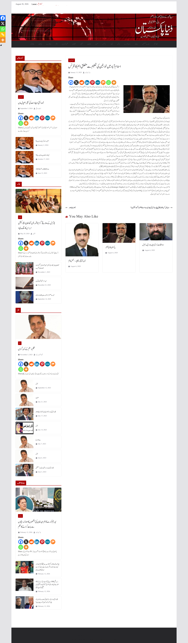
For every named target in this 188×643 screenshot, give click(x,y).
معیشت (74, 44)
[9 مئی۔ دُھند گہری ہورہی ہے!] (24, 143)
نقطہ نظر (156, 44)
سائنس (104, 44)
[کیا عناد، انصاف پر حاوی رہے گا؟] (24, 157)
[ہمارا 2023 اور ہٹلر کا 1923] (24, 171)
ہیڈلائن (32, 44)
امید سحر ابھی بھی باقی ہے (41, 281)
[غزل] (24, 386)
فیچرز (111, 44)
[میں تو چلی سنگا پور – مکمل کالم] (82, 225)
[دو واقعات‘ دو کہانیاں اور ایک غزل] (156, 225)
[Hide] (1, 45)
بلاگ (118, 44)
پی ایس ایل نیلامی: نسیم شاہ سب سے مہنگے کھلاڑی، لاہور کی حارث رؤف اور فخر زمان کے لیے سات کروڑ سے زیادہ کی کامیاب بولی (47, 567)
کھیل (81, 44)
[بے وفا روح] (24, 442)
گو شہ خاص (21, 97)
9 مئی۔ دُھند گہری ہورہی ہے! (42, 141)
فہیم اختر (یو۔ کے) (39, 355)
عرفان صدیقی (38, 108)
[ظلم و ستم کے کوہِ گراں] (38, 327)
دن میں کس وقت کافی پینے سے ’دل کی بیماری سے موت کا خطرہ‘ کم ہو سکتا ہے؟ (150, 207)
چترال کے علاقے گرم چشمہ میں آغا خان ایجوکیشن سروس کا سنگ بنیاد (36, 225)
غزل (37, 383)
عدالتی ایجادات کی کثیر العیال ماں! (31, 103)
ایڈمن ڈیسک (87, 72)
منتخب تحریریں (65, 44)
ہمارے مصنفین (145, 44)
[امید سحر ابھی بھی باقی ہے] (24, 283)
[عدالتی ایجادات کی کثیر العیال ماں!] (38, 78)
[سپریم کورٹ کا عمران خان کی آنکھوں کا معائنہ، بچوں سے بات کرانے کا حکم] (38, 500)
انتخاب (34, 233)
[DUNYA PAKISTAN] (94, 15)
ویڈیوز (136, 44)
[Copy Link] (3, 34)
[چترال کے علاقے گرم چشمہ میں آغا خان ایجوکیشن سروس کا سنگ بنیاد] (38, 201)
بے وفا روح (38, 439)
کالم (56, 44)
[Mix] (103, 82)
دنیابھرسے (48, 44)
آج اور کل (39, 4)
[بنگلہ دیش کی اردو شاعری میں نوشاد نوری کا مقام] (24, 414)
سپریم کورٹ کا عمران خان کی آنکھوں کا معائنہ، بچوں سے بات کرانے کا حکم (37, 524)
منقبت (37, 397)
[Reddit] (81, 82)
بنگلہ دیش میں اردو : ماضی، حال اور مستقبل (45, 467)
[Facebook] (71, 82)
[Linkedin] (87, 82)
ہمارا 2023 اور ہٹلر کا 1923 (42, 169)
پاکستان (40, 44)
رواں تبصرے (127, 44)
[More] (113, 82)
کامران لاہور (72, 207)
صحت (96, 44)
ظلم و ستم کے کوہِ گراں (26, 349)
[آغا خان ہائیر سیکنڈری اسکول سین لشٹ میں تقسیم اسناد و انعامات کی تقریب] (24, 268)
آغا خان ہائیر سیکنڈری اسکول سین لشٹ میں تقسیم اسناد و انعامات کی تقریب (47, 266)
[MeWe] (97, 82)
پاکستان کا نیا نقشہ (110, 247)
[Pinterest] (92, 82)
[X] (76, 82)
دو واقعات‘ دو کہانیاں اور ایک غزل (153, 245)
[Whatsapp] (108, 82)
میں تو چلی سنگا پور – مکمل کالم (77, 261)
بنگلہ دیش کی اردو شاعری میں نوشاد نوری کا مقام (46, 411)
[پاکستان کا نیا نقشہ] (119, 225)
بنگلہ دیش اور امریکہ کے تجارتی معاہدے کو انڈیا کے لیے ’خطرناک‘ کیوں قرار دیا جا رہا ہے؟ (47, 601)
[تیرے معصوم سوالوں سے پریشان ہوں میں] (24, 297)
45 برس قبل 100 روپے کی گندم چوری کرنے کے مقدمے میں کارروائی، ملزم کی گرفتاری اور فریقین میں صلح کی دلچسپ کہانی (47, 584)
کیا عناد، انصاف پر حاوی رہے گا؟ (43, 155)
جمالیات (89, 44)
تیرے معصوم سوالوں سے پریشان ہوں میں (45, 295)
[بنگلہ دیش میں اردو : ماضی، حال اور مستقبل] (24, 470)
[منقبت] (24, 400)
